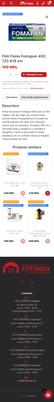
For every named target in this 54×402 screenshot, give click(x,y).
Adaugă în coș (34, 74)
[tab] (12, 97)
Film (32, 81)
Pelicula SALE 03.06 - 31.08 (19, 84)
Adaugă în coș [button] (47, 193)
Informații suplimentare (35, 97)
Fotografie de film (41, 81)
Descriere (11, 97)
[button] (47, 17)
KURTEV (27, 396)
